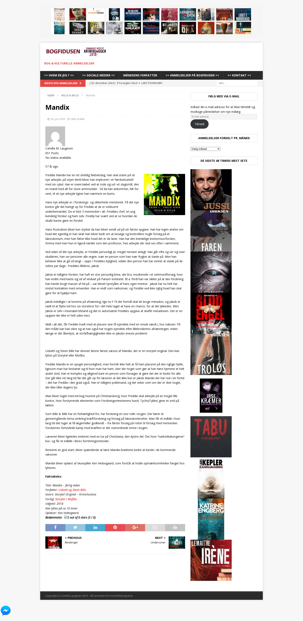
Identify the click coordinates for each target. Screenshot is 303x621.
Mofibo (72, 499)
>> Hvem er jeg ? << (59, 75)
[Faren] (211, 249)
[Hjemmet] (211, 290)
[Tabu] (211, 455)
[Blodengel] (211, 331)
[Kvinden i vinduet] (151, 28)
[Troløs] (211, 373)
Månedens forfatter (140, 75)
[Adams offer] (96, 28)
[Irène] (211, 578)
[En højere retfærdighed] (132, 14)
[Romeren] (224, 28)
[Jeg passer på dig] (169, 14)
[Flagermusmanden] (96, 14)
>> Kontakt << (239, 75)
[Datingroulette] (211, 414)
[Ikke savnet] (77, 28)
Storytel (59, 499)
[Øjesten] (169, 28)
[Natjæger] (206, 28)
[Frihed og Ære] (77, 14)
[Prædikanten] (224, 14)
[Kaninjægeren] (211, 496)
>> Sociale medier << (98, 75)
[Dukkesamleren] (151, 14)
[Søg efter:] (237, 83)
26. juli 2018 (58, 119)
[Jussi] (211, 208)
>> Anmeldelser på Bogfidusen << (192, 75)
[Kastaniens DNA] (188, 28)
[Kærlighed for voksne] (188, 14)
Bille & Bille (78, 119)
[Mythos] (59, 14)
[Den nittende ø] (132, 28)
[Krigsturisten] (206, 14)
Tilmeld (199, 124)
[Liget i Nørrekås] (243, 14)
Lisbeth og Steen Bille (72, 490)
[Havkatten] (114, 14)
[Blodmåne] (59, 28)
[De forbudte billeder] (114, 28)
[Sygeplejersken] (243, 28)
